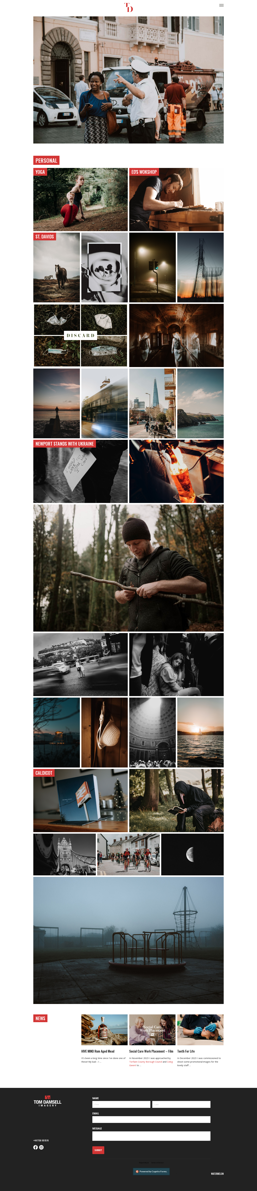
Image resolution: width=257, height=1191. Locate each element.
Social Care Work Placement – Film (151, 1051)
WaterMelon (217, 1174)
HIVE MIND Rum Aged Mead (97, 1051)
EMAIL (95, 1113)
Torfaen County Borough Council (145, 1061)
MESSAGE (97, 1128)
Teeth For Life (186, 1051)
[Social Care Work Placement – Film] (152, 1029)
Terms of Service (157, 1163)
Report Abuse (144, 1163)
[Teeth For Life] (200, 1029)
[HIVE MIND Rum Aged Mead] (104, 1029)
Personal (46, 160)
